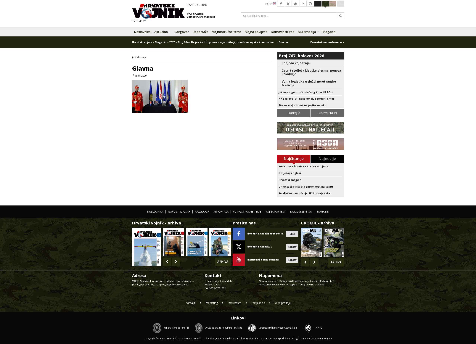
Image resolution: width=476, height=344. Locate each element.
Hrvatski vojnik (142, 42)
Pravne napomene (322, 338)
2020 (172, 42)
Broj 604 (183, 42)
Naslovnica (142, 32)
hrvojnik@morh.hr (223, 281)
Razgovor (181, 32)
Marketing (212, 303)
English (269, 3)
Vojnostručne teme (227, 32)
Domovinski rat (282, 32)
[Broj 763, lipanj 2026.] (220, 242)
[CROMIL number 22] (334, 242)
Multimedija (307, 32)
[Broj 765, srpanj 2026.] (173, 242)
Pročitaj (293, 113)
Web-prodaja (283, 303)
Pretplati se (258, 303)
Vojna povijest (256, 32)
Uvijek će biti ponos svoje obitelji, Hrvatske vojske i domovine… (233, 42)
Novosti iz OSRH (179, 211)
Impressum (234, 303)
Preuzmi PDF (326, 113)
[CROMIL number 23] (311, 242)
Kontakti (191, 303)
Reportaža (200, 32)
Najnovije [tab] (327, 158)
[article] (310, 63)
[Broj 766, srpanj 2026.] (146, 246)
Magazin (328, 32)
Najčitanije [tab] (294, 158)
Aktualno (161, 32)
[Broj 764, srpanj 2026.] (196, 242)
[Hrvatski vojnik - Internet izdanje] (176, 12)
